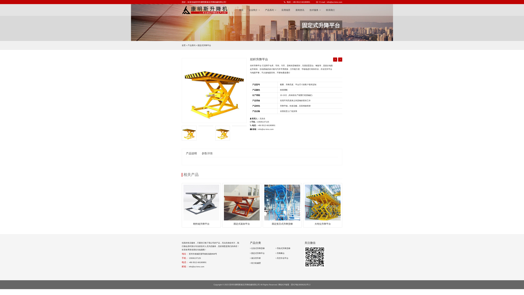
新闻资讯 (300, 10)
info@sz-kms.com (266, 129)
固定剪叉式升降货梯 (282, 224)
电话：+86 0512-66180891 (298, 2)
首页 (241, 10)
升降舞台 (280, 253)
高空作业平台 (282, 258)
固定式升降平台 (204, 45)
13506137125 (195, 258)
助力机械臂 (256, 263)
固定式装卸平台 (242, 224)
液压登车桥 (256, 258)
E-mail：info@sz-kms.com (330, 2)
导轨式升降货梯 (283, 248)
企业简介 (253, 10)
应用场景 (286, 10)
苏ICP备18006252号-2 (300, 285)
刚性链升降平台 (201, 224)
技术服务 (314, 10)
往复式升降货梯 (258, 248)
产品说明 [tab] (191, 153)
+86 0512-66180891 (266, 125)
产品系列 (269, 10)
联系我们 (330, 10)
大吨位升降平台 (323, 224)
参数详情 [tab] (207, 153)
